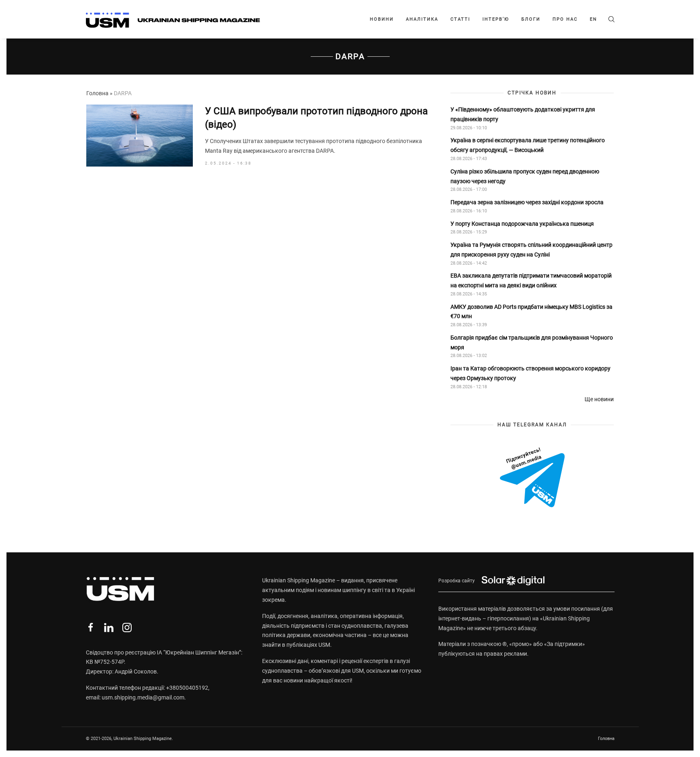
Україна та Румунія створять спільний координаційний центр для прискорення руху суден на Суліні (531, 250)
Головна (97, 93)
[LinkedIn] (108, 627)
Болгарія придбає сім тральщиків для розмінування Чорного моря (531, 342)
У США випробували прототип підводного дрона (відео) (316, 117)
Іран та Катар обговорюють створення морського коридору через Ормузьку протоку (530, 373)
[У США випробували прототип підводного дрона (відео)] (139, 136)
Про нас (565, 19)
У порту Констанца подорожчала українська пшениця (522, 223)
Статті (460, 19)
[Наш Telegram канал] (532, 478)
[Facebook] (90, 627)
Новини (382, 19)
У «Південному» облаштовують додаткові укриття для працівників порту (522, 114)
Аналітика (422, 19)
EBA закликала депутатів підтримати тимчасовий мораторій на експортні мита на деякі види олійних (531, 280)
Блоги (530, 19)
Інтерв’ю (495, 19)
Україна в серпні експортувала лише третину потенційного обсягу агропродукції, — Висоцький (527, 145)
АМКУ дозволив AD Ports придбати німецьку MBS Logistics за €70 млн (531, 312)
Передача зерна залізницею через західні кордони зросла (527, 202)
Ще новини (599, 399)
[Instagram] (127, 627)
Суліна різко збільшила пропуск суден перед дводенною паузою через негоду (524, 176)
